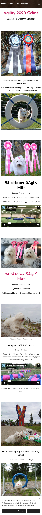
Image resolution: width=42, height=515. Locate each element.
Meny (39, 4)
